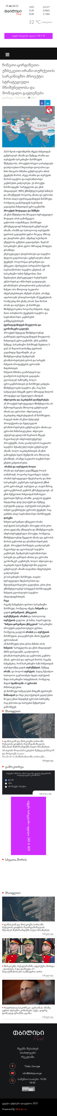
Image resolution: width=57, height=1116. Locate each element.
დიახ (11, 780)
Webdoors (21, 1109)
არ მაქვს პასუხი (17, 786)
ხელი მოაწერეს (13, 754)
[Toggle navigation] (7, 53)
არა (10, 783)
